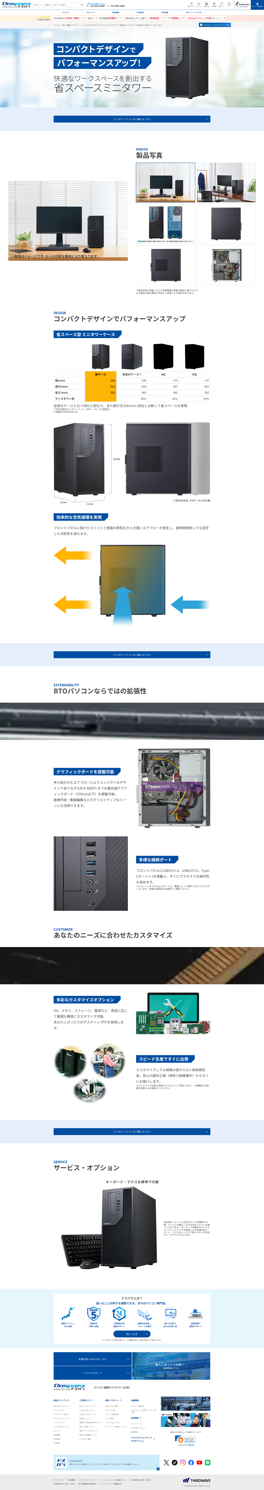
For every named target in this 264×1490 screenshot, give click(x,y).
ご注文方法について (86, 1410)
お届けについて (85, 1418)
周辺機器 (57, 1435)
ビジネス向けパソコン (62, 1426)
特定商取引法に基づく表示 (64, 1484)
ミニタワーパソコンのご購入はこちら (132, 119)
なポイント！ (205, 18)
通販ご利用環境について (88, 1435)
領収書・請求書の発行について (90, 1422)
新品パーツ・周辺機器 (103, 18)
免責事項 (71, 1480)
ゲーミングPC (59, 1410)
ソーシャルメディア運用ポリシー (114, 1480)
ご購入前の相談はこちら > (96, 4)
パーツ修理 (109, 1418)
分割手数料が (67, 18)
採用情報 (134, 1432)
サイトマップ (59, 1480)
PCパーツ (57, 1430)
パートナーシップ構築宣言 (110, 1484)
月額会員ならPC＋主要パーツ (143, 18)
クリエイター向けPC (61, 1414)
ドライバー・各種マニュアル (116, 1426)
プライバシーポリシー (88, 1480)
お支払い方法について (87, 1414)
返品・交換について (86, 1426)
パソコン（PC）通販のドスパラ (66, 25)
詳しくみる (132, 1334)
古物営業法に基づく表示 (141, 1480)
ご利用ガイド (85, 1400)
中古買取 (57, 1443)
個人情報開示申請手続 (87, 1484)
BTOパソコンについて (87, 1406)
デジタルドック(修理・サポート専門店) (143, 1411)
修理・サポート (112, 1400)
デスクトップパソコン (62, 1418)
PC (175, 18)
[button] (185, 1440)
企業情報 (135, 1418)
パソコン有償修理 (111, 1414)
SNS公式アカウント (138, 1428)
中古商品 (57, 1439)
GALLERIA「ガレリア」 (62, 1406)
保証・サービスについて (88, 1430)
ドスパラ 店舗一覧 (138, 1406)
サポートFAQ (110, 1410)
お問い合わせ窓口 (111, 1406)
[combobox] (63, 4)
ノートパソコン (59, 1422)
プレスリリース (136, 1423)
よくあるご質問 (85, 1439)
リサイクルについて (112, 1422)
